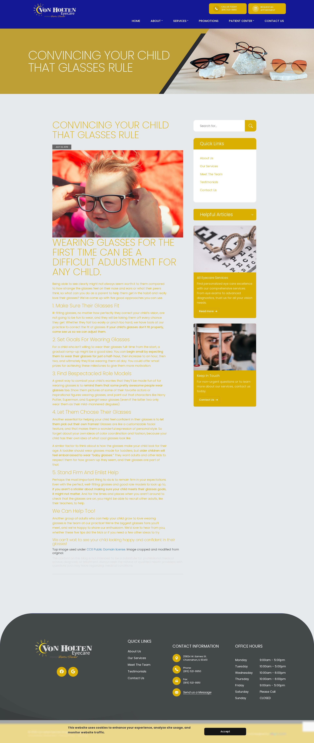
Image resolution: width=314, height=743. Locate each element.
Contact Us (274, 21)
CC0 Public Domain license (106, 549)
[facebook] (62, 672)
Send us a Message (197, 692)
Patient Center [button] (240, 21)
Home (136, 21)
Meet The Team (211, 174)
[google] (73, 672)
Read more (206, 311)
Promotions (208, 21)
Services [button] (179, 21)
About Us (206, 158)
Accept (225, 731)
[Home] (57, 10)
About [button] (156, 21)
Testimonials (209, 182)
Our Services (209, 166)
